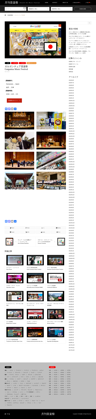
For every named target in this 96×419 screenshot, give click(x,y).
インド (11, 396)
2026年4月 (71, 90)
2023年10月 (71, 166)
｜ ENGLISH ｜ (76, 2)
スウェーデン (17, 372)
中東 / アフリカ (8, 389)
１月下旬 (68, 370)
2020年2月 (71, 278)
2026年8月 (71, 80)
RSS (9, 413)
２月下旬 (68, 372)
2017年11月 (71, 347)
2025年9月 (71, 108)
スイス (22, 376)
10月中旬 (62, 389)
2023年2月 (71, 187)
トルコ (8, 392)
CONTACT (54, 2)
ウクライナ (9, 387)
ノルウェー (41, 370)
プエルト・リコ (35, 400)
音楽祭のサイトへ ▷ (14, 100)
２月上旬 (55, 372)
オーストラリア (15, 398)
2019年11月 (71, 286)
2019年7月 (71, 296)
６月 (50, 381)
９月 (50, 387)
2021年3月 (71, 245)
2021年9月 (71, 230)
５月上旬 (23, 63)
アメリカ (20, 400)
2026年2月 (71, 95)
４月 (50, 376)
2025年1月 (71, 128)
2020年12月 (71, 253)
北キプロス (15, 381)
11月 (50, 392)
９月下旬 (68, 387)
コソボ (14, 385)
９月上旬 (55, 387)
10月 (50, 389)
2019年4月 (71, 304)
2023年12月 (71, 161)
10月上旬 (55, 389)
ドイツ (8, 376)
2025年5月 (71, 118)
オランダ (30, 374)
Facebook (7, 413)
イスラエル (14, 392)
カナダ (14, 400)
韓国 (31, 396)
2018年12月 (71, 314)
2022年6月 (71, 207)
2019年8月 (71, 294)
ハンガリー (15, 383)
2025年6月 (71, 115)
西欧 (6, 374)
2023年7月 (71, 174)
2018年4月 (71, 334)
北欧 (6, 370)
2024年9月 (71, 138)
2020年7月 (71, 266)
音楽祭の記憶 (72, 66)
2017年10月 (71, 350)
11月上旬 (55, 392)
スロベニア (25, 379)
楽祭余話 (71, 71)
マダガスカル (9, 394)
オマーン (38, 392)
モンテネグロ (35, 385)
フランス (17, 374)
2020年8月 (71, 263)
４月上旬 (55, 376)
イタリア (18, 379)
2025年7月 (71, 113)
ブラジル (29, 402)
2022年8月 (71, 202)
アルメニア (30, 389)
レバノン (21, 392)
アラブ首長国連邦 (29, 392)
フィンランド (9, 372)
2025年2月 (71, 126)
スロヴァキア (28, 383)
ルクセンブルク (38, 374)
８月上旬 (55, 385)
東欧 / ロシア (8, 383)
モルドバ (16, 387)
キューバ (42, 400)
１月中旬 (62, 370)
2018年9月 (71, 322)
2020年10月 (71, 258)
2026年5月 (71, 87)
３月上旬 (55, 374)
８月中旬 (62, 385)
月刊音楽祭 (48, 413)
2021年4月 (71, 243)
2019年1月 (71, 312)
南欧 (6, 379)
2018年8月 (71, 324)
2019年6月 (71, 299)
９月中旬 (62, 387)
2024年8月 (71, 141)
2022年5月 (71, 210)
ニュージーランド (24, 398)
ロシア (29, 387)
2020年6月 (71, 268)
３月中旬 (62, 374)
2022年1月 (71, 220)
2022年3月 (71, 215)
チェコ (21, 383)
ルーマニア (36, 383)
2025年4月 (71, 121)
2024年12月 (71, 131)
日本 (8, 63)
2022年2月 (71, 217)
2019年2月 (71, 309)
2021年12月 (71, 222)
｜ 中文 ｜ (88, 2)
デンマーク (26, 370)
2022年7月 (71, 205)
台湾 (26, 396)
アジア (6, 396)
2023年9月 (71, 169)
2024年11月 (71, 133)
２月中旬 (62, 372)
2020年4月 (71, 273)
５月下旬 (68, 379)
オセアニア (7, 398)
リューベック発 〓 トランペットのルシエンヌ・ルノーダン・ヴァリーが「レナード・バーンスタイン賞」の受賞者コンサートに (80, 42)
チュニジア (16, 394)
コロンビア (22, 402)
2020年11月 (71, 256)
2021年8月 (71, 233)
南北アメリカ (8, 400)
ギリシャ (8, 381)
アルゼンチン (9, 405)
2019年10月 (71, 289)
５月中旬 (62, 379)
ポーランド (43, 385)
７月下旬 (68, 383)
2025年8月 (71, 110)
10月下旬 (69, 389)
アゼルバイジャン (38, 389)
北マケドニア (41, 379)
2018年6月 (71, 329)
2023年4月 (71, 182)
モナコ (27, 376)
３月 (50, 374)
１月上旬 (55, 370)
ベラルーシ (23, 387)
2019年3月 (71, 306)
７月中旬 (62, 383)
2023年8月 (71, 171)
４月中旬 (62, 376)
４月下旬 (15, 63)
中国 (21, 396)
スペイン (33, 376)
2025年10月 (71, 105)
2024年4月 (71, 151)
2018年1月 (71, 342)
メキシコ (27, 400)
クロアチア (33, 379)
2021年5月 (71, 240)
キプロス (22, 381)
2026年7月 (71, 82)
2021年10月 (71, 228)
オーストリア (15, 376)
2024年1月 (71, 159)
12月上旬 (55, 394)
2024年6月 (71, 146)
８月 (50, 385)
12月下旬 (69, 394)
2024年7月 (71, 143)
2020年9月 (71, 261)
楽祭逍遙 (71, 69)
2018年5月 (71, 332)
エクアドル (15, 402)
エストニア (25, 372)
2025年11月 (71, 103)
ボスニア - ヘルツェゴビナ (24, 385)
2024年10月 (71, 136)
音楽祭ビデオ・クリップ (74, 61)
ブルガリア (44, 383)
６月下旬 (68, 381)
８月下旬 (68, 385)
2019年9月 (71, 291)
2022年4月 (71, 212)
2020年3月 (71, 276)
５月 (50, 379)
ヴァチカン (12, 379)
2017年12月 (71, 345)
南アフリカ (24, 394)
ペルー (40, 402)
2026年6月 (71, 85)
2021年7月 (71, 235)
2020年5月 (71, 271)
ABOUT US (66, 2)
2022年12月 (71, 192)
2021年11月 (71, 225)
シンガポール (37, 396)
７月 (50, 383)
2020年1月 (71, 281)
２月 (50, 372)
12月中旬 (62, 394)
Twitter (5, 413)
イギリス (11, 370)
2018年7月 (71, 327)
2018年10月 (71, 319)
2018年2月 (71, 340)
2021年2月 (71, 248)
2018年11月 (71, 317)
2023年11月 (71, 164)
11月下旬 (69, 392)
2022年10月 (71, 197)
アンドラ (11, 374)
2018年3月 (71, 337)
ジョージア (16, 389)
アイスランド (34, 370)
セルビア (8, 385)
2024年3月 (71, 154)
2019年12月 (71, 284)
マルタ (28, 381)
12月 (50, 394)
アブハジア (23, 389)
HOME (46, 2)
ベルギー (23, 374)
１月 (50, 370)
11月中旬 (62, 392)
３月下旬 (68, 374)
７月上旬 (55, 383)
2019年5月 (71, 301)
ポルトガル (41, 376)
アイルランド (18, 370)
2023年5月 (71, 179)
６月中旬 (62, 381)
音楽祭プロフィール (31, 63)
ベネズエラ (8, 402)
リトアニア (39, 372)
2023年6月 (71, 177)
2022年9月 (71, 199)
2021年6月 (71, 238)
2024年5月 (71, 149)
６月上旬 (55, 381)
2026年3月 (71, 93)
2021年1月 (71, 250)
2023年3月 (71, 184)
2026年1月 (71, 98)
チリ (34, 402)
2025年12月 (71, 100)
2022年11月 (71, 194)
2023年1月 (71, 189)
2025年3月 (71, 123)
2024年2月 (71, 156)
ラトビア (32, 372)
